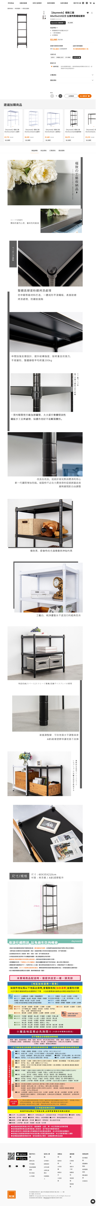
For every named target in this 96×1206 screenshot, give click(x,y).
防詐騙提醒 (85, 1159)
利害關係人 (46, 1177)
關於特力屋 (77, 3)
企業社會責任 (46, 1171)
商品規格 (43, 150)
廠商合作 (60, 1173)
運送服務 (61, 150)
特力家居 (31, 1173)
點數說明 (72, 1173)
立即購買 (71, 96)
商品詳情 (35, 150)
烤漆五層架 (25, 8)
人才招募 (31, 1176)
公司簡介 (46, 1161)
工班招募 (60, 1179)
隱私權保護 (85, 1176)
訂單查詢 (72, 1162)
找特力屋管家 (37, 3)
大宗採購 (60, 1168)
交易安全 (85, 1181)
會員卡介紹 (72, 1168)
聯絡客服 (72, 1185)
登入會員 (56, 49)
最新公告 (31, 1161)
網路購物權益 (85, 1165)
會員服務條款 (85, 1170)
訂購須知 (53, 150)
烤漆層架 (17, 8)
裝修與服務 (51, 3)
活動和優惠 (23, 3)
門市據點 (31, 1164)
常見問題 (72, 1179)
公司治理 (46, 1167)
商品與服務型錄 (32, 1168)
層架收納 (10, 8)
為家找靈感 (64, 3)
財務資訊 (46, 1164)
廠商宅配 (55, 66)
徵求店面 (60, 1162)
